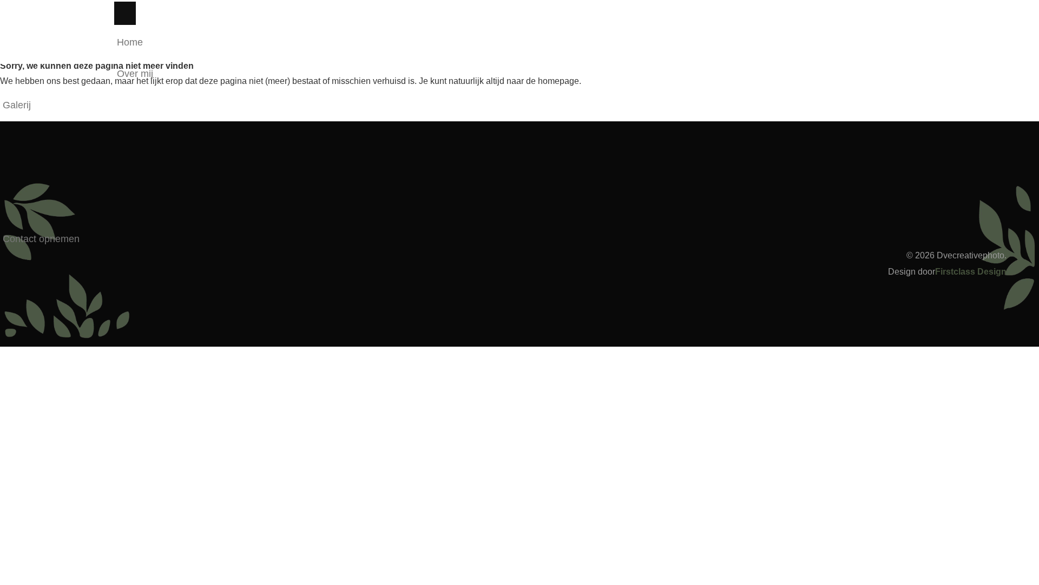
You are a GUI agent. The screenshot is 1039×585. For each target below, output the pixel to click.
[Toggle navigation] (125, 13)
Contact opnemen (41, 238)
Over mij (135, 73)
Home (130, 42)
